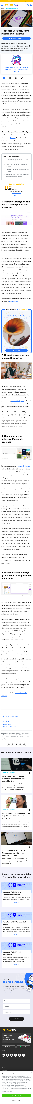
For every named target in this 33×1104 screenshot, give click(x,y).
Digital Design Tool (11, 716)
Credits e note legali (6, 1067)
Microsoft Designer (24, 466)
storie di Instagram (17, 401)
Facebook (16, 744)
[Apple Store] (9, 1046)
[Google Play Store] (23, 1046)
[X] (23, 1055)
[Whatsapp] (15, 1055)
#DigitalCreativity (7, 724)
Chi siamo (4, 1065)
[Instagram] (3, 1055)
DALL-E (12, 138)
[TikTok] (7, 1055)
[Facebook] (19, 1055)
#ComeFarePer (6, 721)
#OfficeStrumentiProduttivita (10, 726)
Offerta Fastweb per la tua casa (15, 1)
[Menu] (2, 5)
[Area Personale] (31, 5)
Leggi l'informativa (7, 992)
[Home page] (11, 5)
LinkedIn (8, 744)
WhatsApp (20, 744)
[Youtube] (11, 1055)
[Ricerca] (28, 5)
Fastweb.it (4, 1070)
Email (24, 744)
